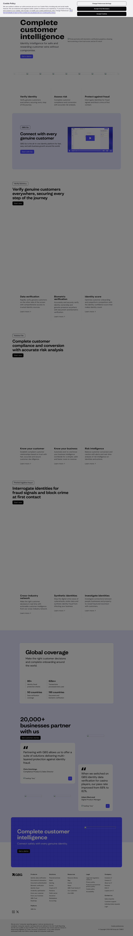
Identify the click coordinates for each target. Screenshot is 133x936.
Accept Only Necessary (102, 9)
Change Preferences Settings (101, 3)
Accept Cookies (102, 14)
